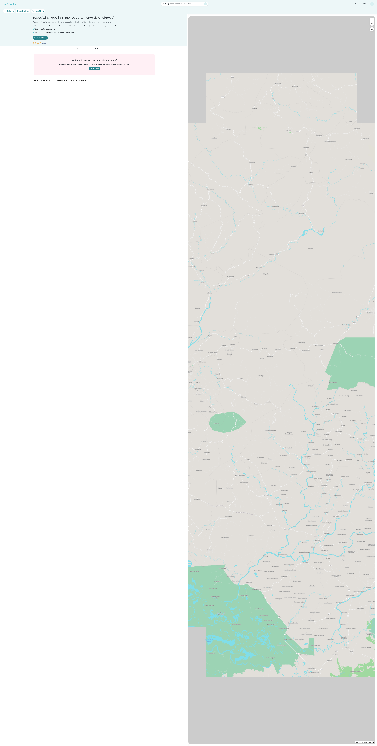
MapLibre (358, 742)
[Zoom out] (372, 24)
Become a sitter (361, 4)
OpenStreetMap (367, 742)
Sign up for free (40, 38)
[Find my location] (372, 29)
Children (10, 11)
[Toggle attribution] (373, 742)
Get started (94, 69)
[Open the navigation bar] (372, 4)
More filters (39, 11)
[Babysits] (9, 4)
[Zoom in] (372, 20)
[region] (281, 380)
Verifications (24, 11)
